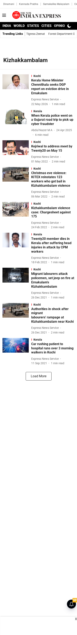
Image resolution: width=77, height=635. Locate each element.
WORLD (19, 26)
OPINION (60, 26)
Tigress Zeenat (35, 33)
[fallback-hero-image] (16, 90)
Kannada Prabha (28, 4)
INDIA (6, 26)
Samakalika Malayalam (56, 4)
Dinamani (8, 4)
